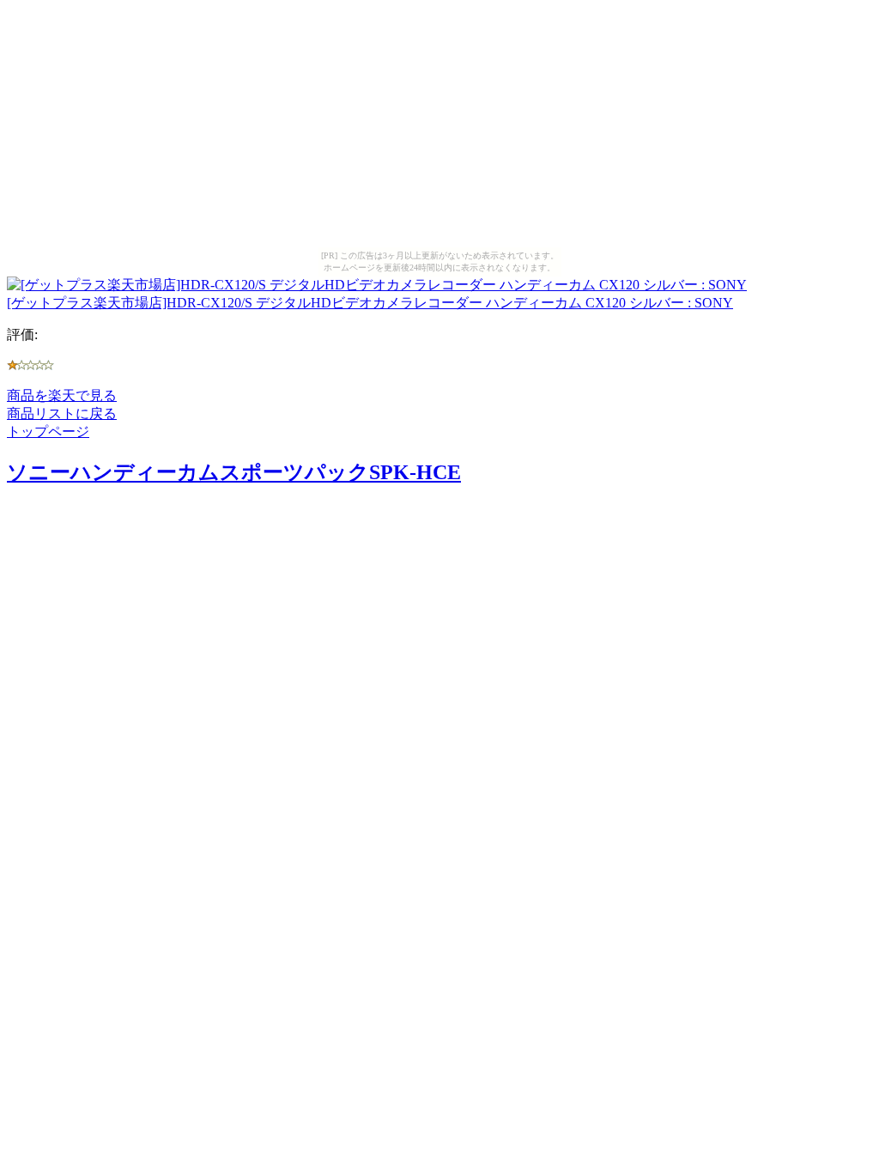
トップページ (48, 431)
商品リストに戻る (62, 413)
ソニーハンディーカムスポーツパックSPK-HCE (234, 472)
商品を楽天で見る (62, 395)
